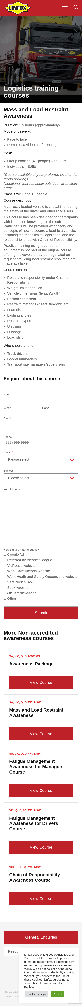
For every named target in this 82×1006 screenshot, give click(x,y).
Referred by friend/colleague (29, 560)
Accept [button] (58, 994)
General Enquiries (41, 937)
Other (11, 598)
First (7, 408)
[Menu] (65, 8)
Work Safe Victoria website (28, 571)
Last (45, 408)
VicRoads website (21, 566)
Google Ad (15, 554)
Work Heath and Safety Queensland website (42, 577)
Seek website (17, 588)
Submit (41, 613)
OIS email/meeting (22, 593)
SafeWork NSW (19, 582)
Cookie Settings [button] (37, 994)
